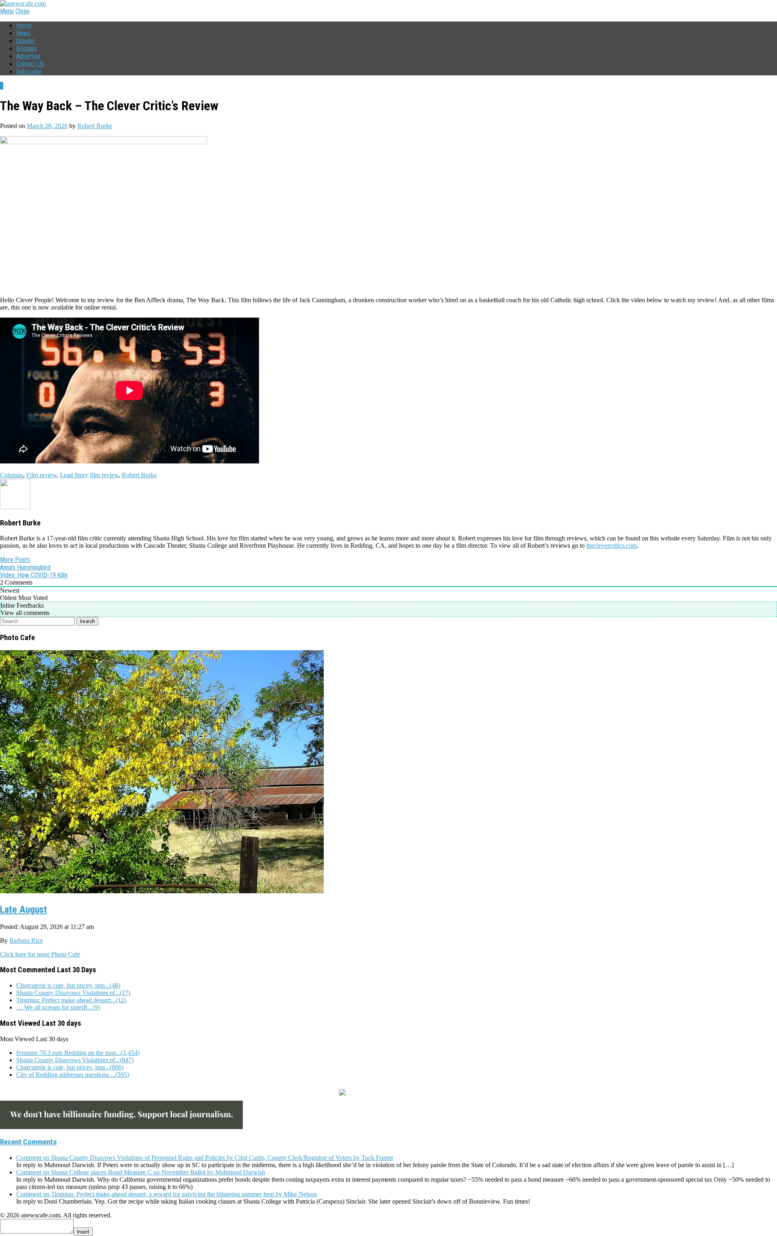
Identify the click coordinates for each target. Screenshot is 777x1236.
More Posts (15, 560)
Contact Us (30, 64)
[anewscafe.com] (23, 3)
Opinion (25, 41)
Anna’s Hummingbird (25, 567)
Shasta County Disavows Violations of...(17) (73, 992)
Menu (7, 11)
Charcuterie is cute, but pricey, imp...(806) (69, 1067)
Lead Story (74, 475)
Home (24, 25)
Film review (41, 475)
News (23, 33)
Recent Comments (28, 1142)
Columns (11, 475)
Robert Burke (94, 125)
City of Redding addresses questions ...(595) (72, 1074)
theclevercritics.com (611, 545)
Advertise (28, 56)
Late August (23, 909)
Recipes (26, 48)
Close (22, 11)
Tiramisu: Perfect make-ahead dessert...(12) (71, 1000)
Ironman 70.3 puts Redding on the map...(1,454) (78, 1052)
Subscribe (29, 71)
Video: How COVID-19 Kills (34, 575)
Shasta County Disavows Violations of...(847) (75, 1060)
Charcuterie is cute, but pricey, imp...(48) (68, 985)
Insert (83, 1232)
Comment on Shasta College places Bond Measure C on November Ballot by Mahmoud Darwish (140, 1172)
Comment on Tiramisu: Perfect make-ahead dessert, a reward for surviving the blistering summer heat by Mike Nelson (166, 1194)
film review (104, 475)
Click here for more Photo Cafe (40, 954)
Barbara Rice (26, 940)
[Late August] (162, 890)
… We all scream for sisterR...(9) (58, 1007)
